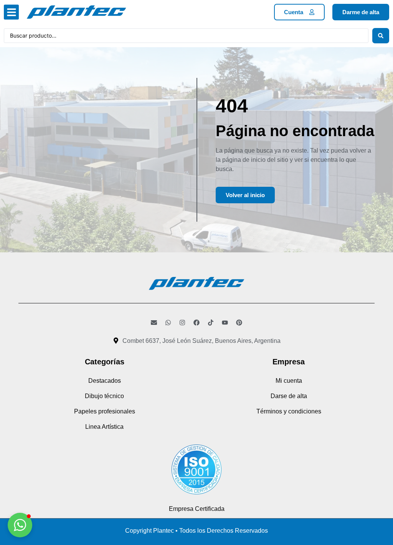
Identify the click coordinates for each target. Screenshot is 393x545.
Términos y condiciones (288, 411)
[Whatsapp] (168, 322)
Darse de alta (289, 396)
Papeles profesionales (104, 411)
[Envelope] (154, 322)
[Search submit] (380, 35)
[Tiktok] (211, 322)
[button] (11, 12)
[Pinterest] (239, 322)
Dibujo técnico (104, 396)
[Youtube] (225, 322)
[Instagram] (182, 322)
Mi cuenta (289, 380)
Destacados (104, 380)
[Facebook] (196, 322)
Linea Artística (104, 426)
